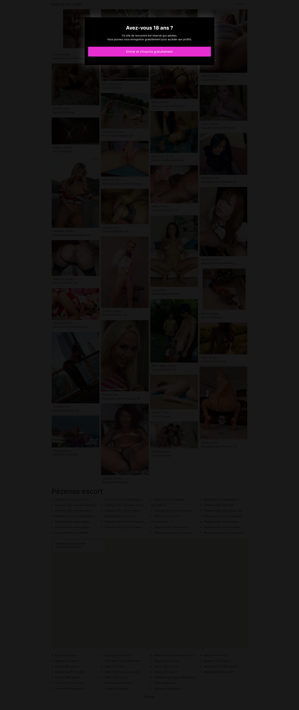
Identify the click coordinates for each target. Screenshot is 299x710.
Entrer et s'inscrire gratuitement (149, 51)
